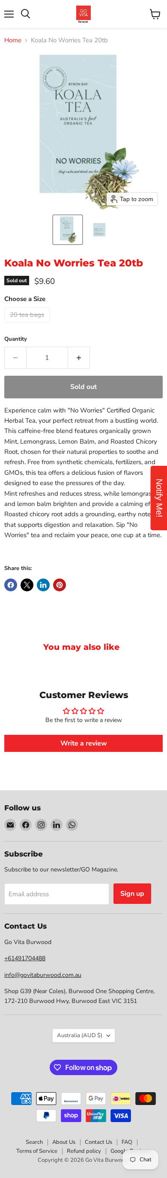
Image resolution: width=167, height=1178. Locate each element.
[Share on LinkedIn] (43, 585)
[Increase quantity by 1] (79, 358)
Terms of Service (36, 1151)
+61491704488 (24, 958)
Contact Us (98, 1142)
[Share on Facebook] (10, 585)
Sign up (132, 893)
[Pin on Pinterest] (59, 585)
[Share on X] (27, 585)
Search (34, 1142)
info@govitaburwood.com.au (42, 975)
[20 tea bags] (28, 324)
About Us (63, 1142)
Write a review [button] (83, 743)
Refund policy (84, 1151)
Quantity (15, 339)
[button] (67, 229)
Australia (79, 1035)
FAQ (127, 1142)
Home (12, 40)
